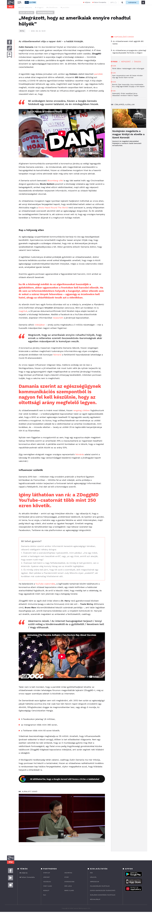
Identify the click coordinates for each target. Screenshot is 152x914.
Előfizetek (132, 2)
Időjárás (87, 2)
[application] (62, 818)
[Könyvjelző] (9, 55)
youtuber (65, 7)
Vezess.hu (47, 881)
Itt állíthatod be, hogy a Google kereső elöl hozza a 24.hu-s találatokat (64, 779)
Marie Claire (69, 890)
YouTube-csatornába (45, 584)
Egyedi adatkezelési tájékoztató (102, 890)
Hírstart (46, 877)
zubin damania (26, 7)
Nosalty (46, 890)
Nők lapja (68, 886)
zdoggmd (39, 7)
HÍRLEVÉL (93, 877)
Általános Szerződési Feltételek (102, 895)
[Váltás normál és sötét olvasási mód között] (122, 2)
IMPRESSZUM (94, 881)
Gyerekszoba (69, 881)
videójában (40, 325)
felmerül (57, 354)
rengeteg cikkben (81, 410)
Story (66, 877)
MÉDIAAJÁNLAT (95, 899)
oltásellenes (53, 7)
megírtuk (23, 311)
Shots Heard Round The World (53, 207)
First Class (47, 886)
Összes (137, 62)
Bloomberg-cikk (55, 180)
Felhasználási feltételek (100, 886)
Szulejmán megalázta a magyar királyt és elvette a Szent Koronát (128, 134)
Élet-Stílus (26, 13)
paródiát (98, 74)
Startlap (46, 873)
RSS (91, 873)
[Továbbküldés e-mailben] (9, 48)
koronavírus (45, 12)
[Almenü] (19, 2)
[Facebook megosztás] (9, 42)
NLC (44, 895)
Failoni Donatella (100, 2)
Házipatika (68, 873)
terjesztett (58, 318)
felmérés (79, 454)
